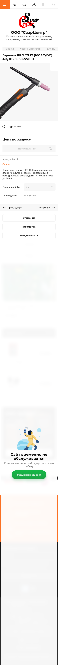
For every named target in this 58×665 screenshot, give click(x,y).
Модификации (29, 235)
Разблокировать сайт (29, 475)
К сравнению (54, 67)
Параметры (29, 226)
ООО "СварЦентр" (29, 32)
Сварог (6, 164)
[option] (29, 92)
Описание (29, 217)
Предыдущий (15, 207)
